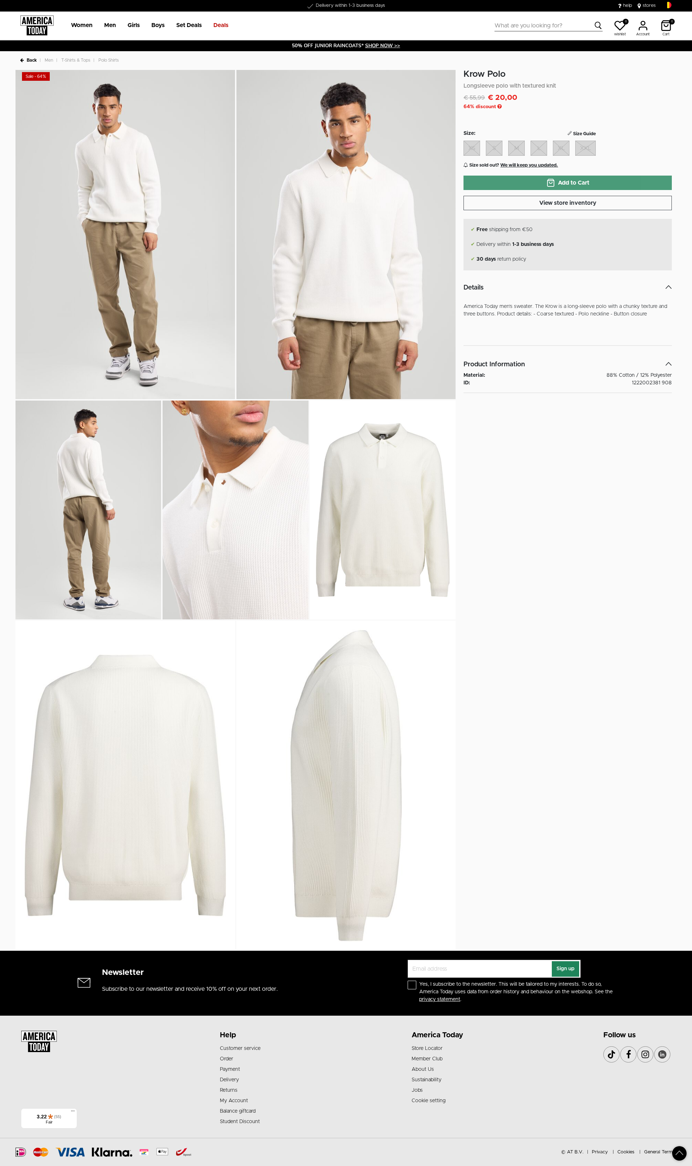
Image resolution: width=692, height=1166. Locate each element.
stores (649, 5)
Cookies (625, 1152)
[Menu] (72, 1112)
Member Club (427, 1058)
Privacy (600, 1152)
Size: (469, 133)
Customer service (240, 1048)
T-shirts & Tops (75, 60)
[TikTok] (611, 1054)
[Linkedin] (662, 1054)
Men (49, 60)
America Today (437, 1035)
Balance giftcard (238, 1111)
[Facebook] (628, 1054)
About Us (423, 1069)
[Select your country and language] (668, 5)
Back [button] (32, 60)
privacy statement (439, 999)
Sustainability (427, 1079)
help (627, 5)
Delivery (229, 1079)
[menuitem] (78, 25)
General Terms (659, 1152)
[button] (82, 25)
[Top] (679, 1153)
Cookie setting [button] (428, 1100)
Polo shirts (108, 60)
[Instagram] (645, 1054)
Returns (229, 1090)
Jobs (417, 1090)
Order (226, 1058)
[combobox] (548, 25)
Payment (230, 1069)
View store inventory (567, 203)
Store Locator (427, 1048)
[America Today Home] (37, 26)
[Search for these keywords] (598, 25)
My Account (234, 1100)
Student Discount (240, 1121)
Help (228, 1035)
